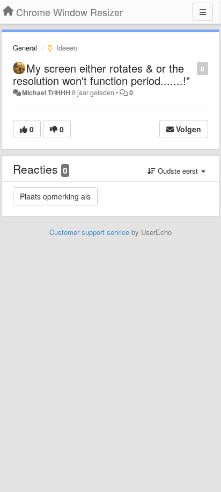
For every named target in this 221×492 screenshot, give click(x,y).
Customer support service (89, 232)
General (25, 47)
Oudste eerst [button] (178, 171)
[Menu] (203, 12)
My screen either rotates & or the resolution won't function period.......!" (101, 74)
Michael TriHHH (46, 92)
